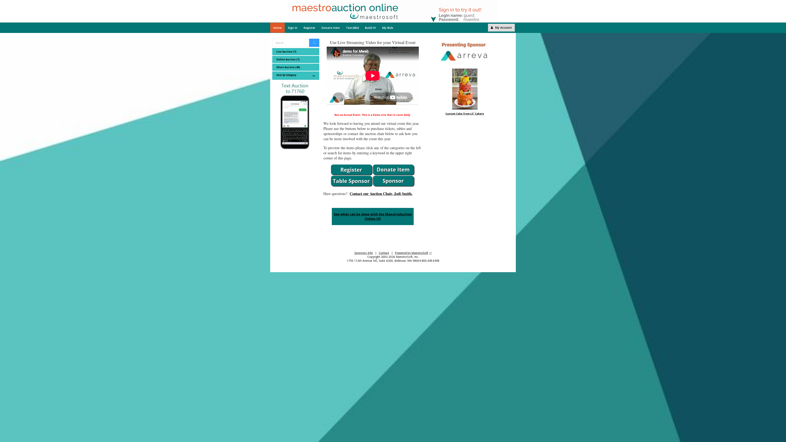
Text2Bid (352, 28)
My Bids (387, 28)
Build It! (370, 28)
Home (277, 28)
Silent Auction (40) (288, 67)
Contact (384, 253)
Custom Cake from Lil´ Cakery (464, 113)
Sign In (292, 28)
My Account (503, 27)
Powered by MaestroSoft (411, 253)
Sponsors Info (363, 253)
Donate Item (331, 28)
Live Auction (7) (286, 51)
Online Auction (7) (287, 59)
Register (309, 28)
